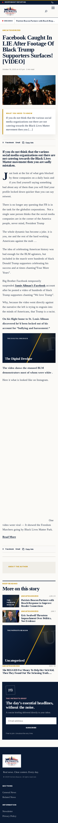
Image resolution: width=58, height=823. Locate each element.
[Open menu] (53, 11)
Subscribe (31, 728)
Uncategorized (11, 30)
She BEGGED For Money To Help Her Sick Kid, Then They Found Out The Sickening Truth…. (28, 671)
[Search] (46, 11)
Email (18, 142)
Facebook (9, 142)
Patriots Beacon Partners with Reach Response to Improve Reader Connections (36, 21)
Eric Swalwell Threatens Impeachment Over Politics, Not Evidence (36, 618)
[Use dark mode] (52, 2)
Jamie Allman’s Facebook (30, 285)
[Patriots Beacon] (10, 11)
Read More (9, 536)
